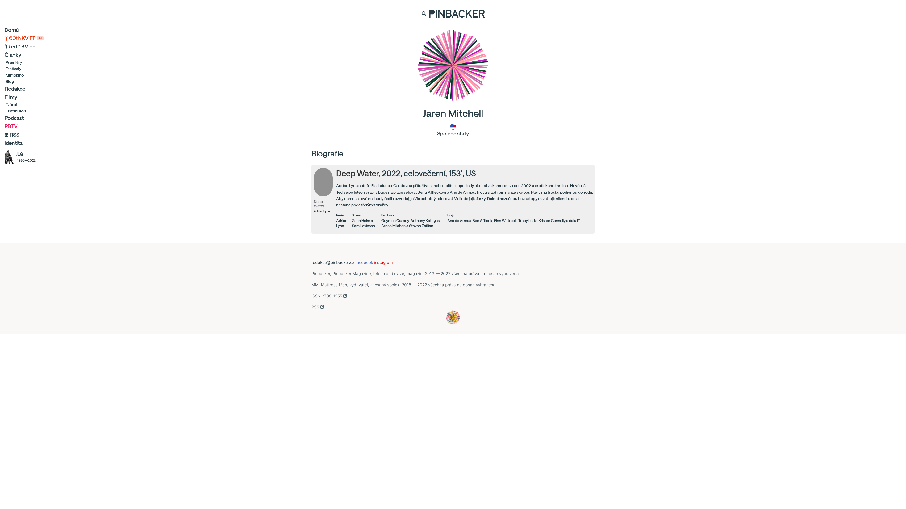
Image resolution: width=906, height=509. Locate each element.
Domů (12, 30)
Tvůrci (11, 104)
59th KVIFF (22, 46)
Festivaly (13, 68)
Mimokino (15, 75)
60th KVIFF (26, 38)
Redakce (15, 89)
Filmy (11, 97)
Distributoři (16, 111)
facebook (364, 262)
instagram (383, 262)
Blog (10, 81)
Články (13, 55)
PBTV (11, 126)
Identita (14, 143)
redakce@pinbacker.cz (332, 262)
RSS (14, 135)
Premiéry (14, 62)
